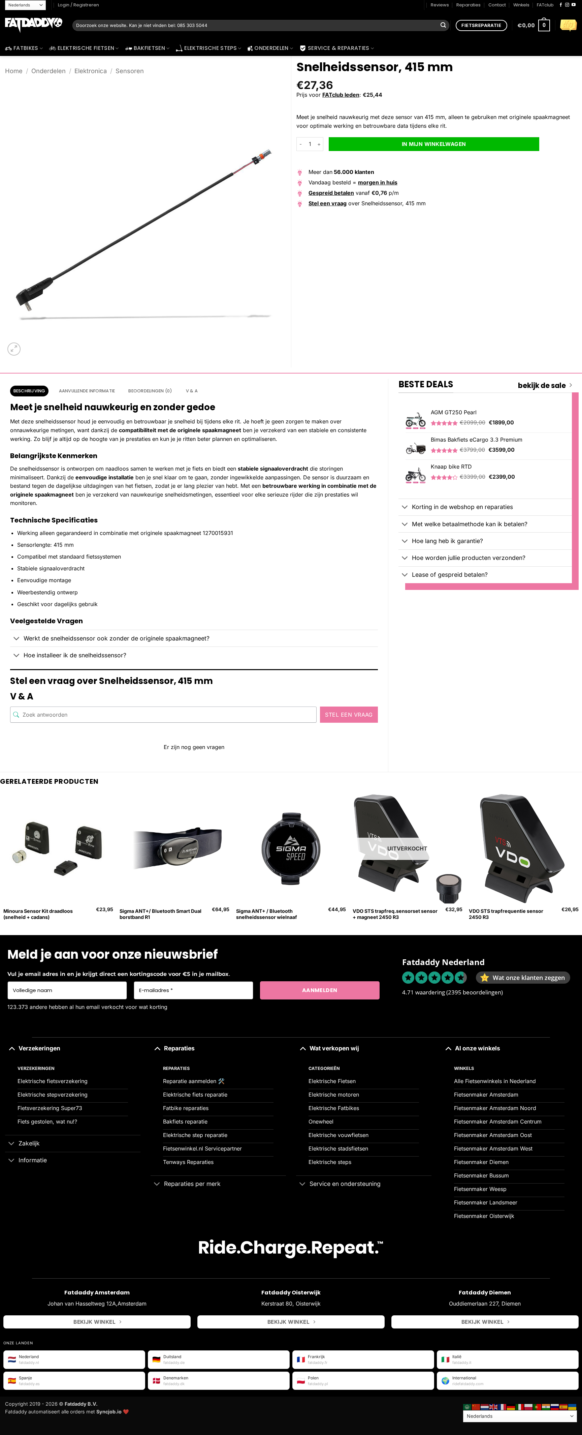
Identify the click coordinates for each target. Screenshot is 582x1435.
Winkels (521, 5)
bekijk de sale (542, 385)
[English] (493, 1406)
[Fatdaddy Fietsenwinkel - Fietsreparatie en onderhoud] (33, 25)
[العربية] (467, 1406)
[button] (533, 25)
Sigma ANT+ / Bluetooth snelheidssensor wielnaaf (266, 914)
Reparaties (468, 5)
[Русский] (555, 1406)
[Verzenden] (443, 25)
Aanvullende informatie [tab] (87, 391)
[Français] (502, 1406)
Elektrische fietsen (86, 48)
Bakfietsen (149, 48)
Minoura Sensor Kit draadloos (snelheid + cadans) (38, 914)
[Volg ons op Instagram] (567, 5)
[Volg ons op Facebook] (561, 5)
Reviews (440, 5)
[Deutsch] (511, 1406)
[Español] (563, 1406)
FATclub (545, 5)
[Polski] (528, 1406)
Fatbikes (25, 48)
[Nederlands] (485, 1406)
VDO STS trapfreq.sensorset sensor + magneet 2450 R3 (395, 914)
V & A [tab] (192, 391)
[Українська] (572, 1406)
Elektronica (90, 70)
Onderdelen (271, 48)
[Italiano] (520, 1406)
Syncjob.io (109, 1411)
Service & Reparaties (338, 48)
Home (14, 70)
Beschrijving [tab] (29, 391)
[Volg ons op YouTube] (574, 5)
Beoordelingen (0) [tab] (150, 391)
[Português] (537, 1406)
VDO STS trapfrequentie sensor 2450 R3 (506, 914)
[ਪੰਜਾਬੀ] (546, 1406)
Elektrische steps (210, 48)
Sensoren (130, 70)
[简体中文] (476, 1406)
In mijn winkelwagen (434, 144)
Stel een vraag (349, 714)
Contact (497, 5)
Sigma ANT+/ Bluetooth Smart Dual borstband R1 (160, 914)
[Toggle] (16, 639)
